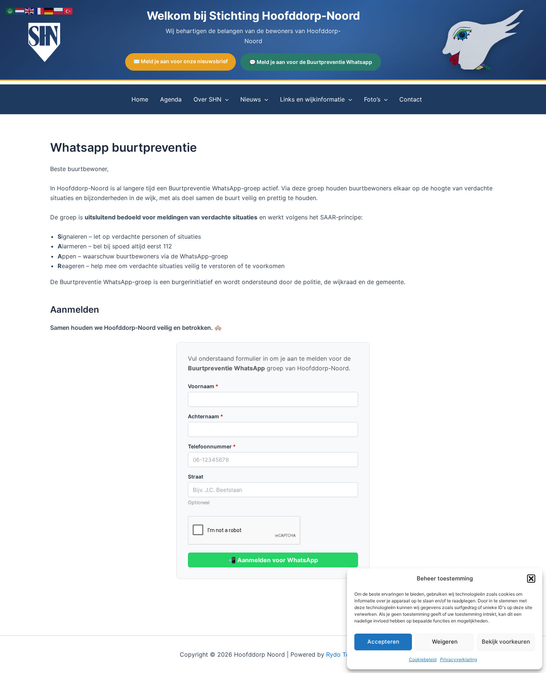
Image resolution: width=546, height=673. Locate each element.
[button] (531, 578)
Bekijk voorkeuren (506, 641)
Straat (195, 476)
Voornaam (203, 386)
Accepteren (383, 641)
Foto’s (372, 99)
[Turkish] (68, 10)
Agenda (171, 99)
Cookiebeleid (422, 659)
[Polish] (59, 10)
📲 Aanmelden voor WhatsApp (273, 560)
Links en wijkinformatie (312, 99)
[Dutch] (20, 10)
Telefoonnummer (212, 446)
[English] (30, 10)
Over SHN (207, 99)
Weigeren (445, 641)
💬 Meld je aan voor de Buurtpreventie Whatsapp (310, 62)
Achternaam (205, 416)
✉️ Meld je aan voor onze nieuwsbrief (180, 61)
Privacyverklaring (458, 659)
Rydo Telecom (346, 654)
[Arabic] (10, 10)
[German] (49, 10)
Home (139, 99)
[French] (39, 10)
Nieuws (250, 99)
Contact (410, 99)
